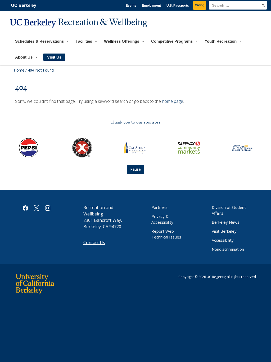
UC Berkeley (23, 5)
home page (172, 101)
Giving (199, 5)
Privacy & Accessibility (162, 219)
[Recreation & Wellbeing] (79, 30)
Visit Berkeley (224, 231)
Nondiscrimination (228, 249)
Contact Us (94, 242)
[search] (263, 5)
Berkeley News (226, 222)
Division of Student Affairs (229, 210)
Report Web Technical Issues (166, 234)
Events (131, 5)
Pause (135, 169)
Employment (151, 5)
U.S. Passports (177, 5)
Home (19, 70)
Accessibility (223, 240)
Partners (159, 207)
